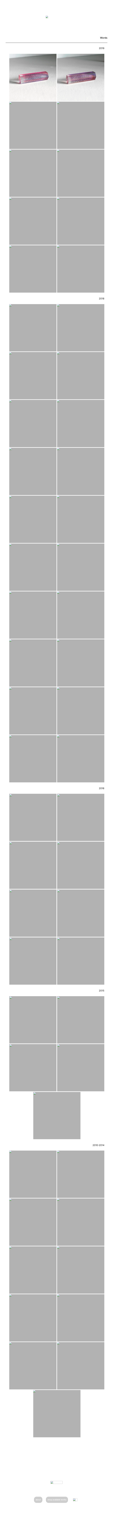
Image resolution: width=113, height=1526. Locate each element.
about (38, 1500)
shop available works (57, 1500)
